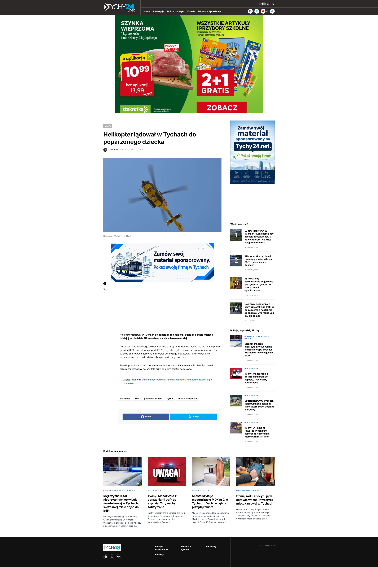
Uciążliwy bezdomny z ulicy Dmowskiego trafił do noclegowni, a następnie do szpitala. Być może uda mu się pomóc (259, 309)
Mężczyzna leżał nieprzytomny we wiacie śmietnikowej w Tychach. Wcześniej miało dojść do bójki (259, 349)
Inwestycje (197, 491)
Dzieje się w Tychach (253, 336)
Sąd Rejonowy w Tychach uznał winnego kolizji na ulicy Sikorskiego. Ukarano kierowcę (259, 405)
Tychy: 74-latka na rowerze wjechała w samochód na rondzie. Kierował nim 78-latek (257, 432)
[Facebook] (250, 11)
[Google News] (272, 11)
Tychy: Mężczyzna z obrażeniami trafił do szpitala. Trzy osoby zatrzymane (256, 378)
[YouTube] (118, 557)
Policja (248, 339)
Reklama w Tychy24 (186, 548)
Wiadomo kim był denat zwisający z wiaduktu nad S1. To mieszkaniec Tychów (259, 260)
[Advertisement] (169, 302)
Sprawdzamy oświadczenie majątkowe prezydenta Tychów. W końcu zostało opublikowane (259, 284)
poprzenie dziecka (153, 398)
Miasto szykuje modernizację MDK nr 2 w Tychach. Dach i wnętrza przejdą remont (210, 501)
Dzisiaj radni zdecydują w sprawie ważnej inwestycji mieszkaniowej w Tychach (254, 499)
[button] (263, 3)
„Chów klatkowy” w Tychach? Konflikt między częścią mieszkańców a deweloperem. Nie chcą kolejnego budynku (259, 236)
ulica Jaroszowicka (187, 398)
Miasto (108, 126)
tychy (170, 398)
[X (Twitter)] (256, 11)
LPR (137, 398)
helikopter (125, 398)
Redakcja (159, 554)
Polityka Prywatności (161, 548)
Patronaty (211, 546)
